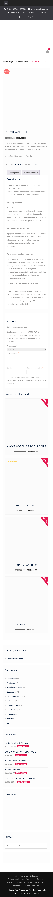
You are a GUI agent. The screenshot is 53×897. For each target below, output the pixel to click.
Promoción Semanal (15, 659)
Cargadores (12, 692)
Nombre (10, 368)
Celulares (34, 876)
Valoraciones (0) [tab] (31, 173)
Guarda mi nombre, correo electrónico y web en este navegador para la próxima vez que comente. (26, 380)
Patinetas (11, 701)
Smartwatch (23, 62)
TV (8, 723)
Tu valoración (13, 353)
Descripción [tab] (14, 173)
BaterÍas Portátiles (14, 687)
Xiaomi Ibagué (8, 62)
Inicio (15, 876)
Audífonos (11, 683)
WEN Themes (34, 893)
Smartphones (12, 705)
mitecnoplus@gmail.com (40, 9)
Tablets (10, 719)
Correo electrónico (34, 368)
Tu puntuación (13, 346)
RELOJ (34, 165)
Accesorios (11, 679)
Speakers (11, 714)
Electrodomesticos (14, 696)
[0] (47, 52)
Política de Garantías (30, 885)
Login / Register (27, 17)
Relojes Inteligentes (16, 879)
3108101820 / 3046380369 (16, 9)
